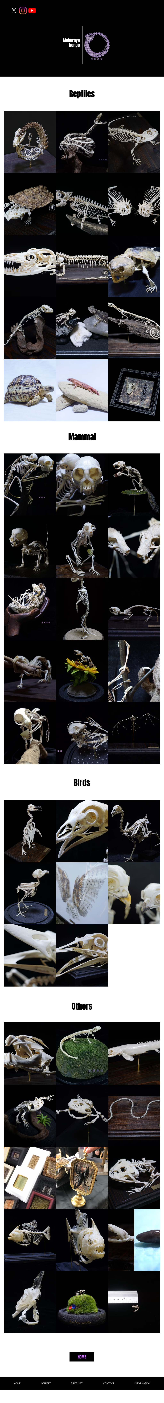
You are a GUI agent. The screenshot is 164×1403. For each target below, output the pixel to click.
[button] (30, 142)
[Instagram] (23, 10)
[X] (14, 10)
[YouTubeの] (32, 10)
